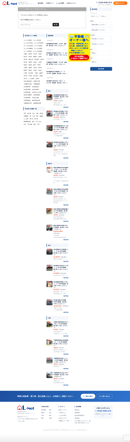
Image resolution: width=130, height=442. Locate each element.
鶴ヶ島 (36, 118)
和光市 (40, 67)
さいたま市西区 (28, 40)
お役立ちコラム (71, 3)
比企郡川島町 (27, 89)
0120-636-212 (104, 411)
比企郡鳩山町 (27, 92)
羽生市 (25, 62)
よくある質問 (60, 3)
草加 (33, 121)
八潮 (33, 116)
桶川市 (30, 70)
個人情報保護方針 (80, 415)
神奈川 (43, 412)
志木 (25, 124)
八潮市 (25, 73)
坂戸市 (25, 75)
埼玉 (50, 412)
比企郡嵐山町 (35, 86)
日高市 (41, 75)
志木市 (35, 67)
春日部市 (37, 59)
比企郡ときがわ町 (36, 92)
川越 (37, 113)
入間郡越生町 (36, 84)
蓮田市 (41, 73)
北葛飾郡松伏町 (37, 103)
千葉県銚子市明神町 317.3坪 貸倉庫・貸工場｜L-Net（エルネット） (56, 63)
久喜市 (35, 70)
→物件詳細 (65, 107)
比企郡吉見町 (35, 89)
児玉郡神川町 (27, 97)
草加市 (25, 65)
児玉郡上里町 (35, 97)
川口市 (35, 54)
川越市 (25, 54)
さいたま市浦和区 (28, 48)
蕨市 (34, 65)
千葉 (42, 415)
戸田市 (39, 65)
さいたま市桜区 (38, 45)
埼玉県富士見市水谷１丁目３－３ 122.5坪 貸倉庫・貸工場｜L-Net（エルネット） (57, 82)
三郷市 (36, 73)
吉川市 (25, 78)
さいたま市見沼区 (38, 43)
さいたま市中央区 (28, 45)
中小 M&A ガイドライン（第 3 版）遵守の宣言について (83, 421)
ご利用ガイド (50, 3)
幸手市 (30, 75)
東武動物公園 (27, 121)
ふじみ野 (26, 118)
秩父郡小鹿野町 (28, 95)
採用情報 (77, 412)
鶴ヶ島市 (35, 75)
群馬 (42, 418)
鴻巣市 (30, 62)
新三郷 (29, 113)
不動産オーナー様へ (64, 421)
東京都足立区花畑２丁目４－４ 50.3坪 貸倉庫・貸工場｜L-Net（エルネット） (57, 54)
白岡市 (37, 78)
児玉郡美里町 (36, 95)
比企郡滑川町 (27, 86)
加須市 (40, 56)
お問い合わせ (105, 396)
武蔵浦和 (26, 116)
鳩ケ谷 (31, 118)
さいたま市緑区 (28, 51)
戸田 (25, 113)
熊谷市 (30, 54)
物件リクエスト (63, 410)
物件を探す (89, 396)
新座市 (25, 70)
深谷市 (35, 62)
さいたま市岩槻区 (37, 51)
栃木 (50, 415)
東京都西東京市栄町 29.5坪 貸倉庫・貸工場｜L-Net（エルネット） (56, 44)
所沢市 (30, 56)
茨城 (50, 418)
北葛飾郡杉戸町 (28, 103)
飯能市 (35, 56)
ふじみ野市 (31, 78)
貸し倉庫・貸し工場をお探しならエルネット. (64, 430)
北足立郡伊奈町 (28, 81)
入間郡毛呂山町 (28, 84)
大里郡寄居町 (27, 100)
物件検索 (40, 3)
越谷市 (30, 65)
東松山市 (31, 59)
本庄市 (25, 59)
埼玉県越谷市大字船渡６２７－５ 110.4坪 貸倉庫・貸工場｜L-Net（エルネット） (57, 72)
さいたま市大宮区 (28, 43)
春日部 (41, 113)
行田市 (40, 54)
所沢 (37, 116)
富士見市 (31, 73)
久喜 (38, 124)
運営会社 (77, 410)
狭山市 (42, 59)
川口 (33, 113)
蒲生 (34, 124)
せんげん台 (38, 121)
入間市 (25, 67)
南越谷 (41, 116)
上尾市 (40, 62)
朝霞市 (30, 67)
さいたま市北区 (37, 40)
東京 (50, 410)
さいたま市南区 (38, 48)
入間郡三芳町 (36, 81)
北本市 (40, 70)
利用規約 (77, 418)
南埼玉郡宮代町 (36, 100)
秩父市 (25, 56)
